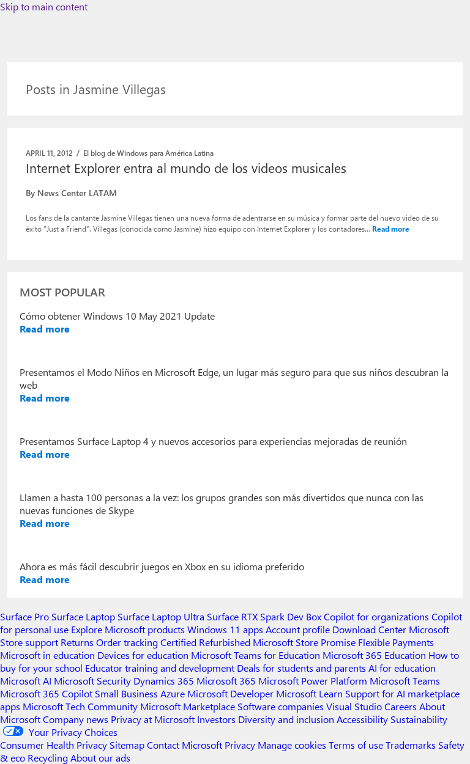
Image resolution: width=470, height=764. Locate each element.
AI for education (402, 667)
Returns (77, 642)
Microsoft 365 (226, 680)
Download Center (369, 629)
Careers (400, 706)
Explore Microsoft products (128, 629)
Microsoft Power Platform (312, 680)
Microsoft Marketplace (187, 706)
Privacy (241, 744)
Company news (75, 719)
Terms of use (356, 744)
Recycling (48, 757)
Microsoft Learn (309, 693)
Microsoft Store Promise (304, 642)
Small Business (126, 693)
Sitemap (127, 744)
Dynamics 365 (163, 680)
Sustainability (418, 719)
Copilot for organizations (376, 616)
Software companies (280, 706)
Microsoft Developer (230, 693)
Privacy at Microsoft (153, 719)
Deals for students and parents (301, 667)
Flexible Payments (396, 642)
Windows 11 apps (225, 629)
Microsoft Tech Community (80, 706)
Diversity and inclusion (286, 719)
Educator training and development (159, 667)
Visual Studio (354, 706)
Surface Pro (24, 616)
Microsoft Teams (405, 680)
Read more (390, 228)
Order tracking (127, 642)
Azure (172, 693)
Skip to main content (44, 6)
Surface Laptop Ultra (161, 616)
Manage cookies (292, 744)
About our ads (100, 757)
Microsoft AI (25, 680)
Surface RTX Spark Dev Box (264, 616)
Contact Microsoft (184, 744)
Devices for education (142, 654)
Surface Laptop (83, 616)
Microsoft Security (92, 680)
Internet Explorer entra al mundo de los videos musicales (186, 167)
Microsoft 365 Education (374, 654)
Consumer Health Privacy (53, 744)
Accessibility (362, 719)
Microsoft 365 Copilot (46, 693)
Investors (216, 719)
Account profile (298, 629)
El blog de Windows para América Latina (148, 153)
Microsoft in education (47, 654)
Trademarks (411, 744)
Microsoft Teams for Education (255, 654)
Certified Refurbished (205, 642)
